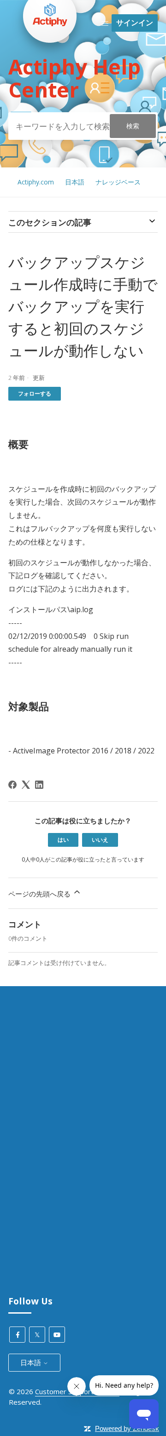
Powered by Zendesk (127, 1428)
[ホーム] (49, 60)
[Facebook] (12, 785)
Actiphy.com (36, 182)
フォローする (34, 393)
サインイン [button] (134, 22)
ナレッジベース (118, 182)
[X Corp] (26, 785)
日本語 (74, 182)
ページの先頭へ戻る (40, 893)
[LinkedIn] (39, 785)
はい (63, 840)
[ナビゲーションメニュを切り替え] (105, 23)
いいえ (100, 840)
